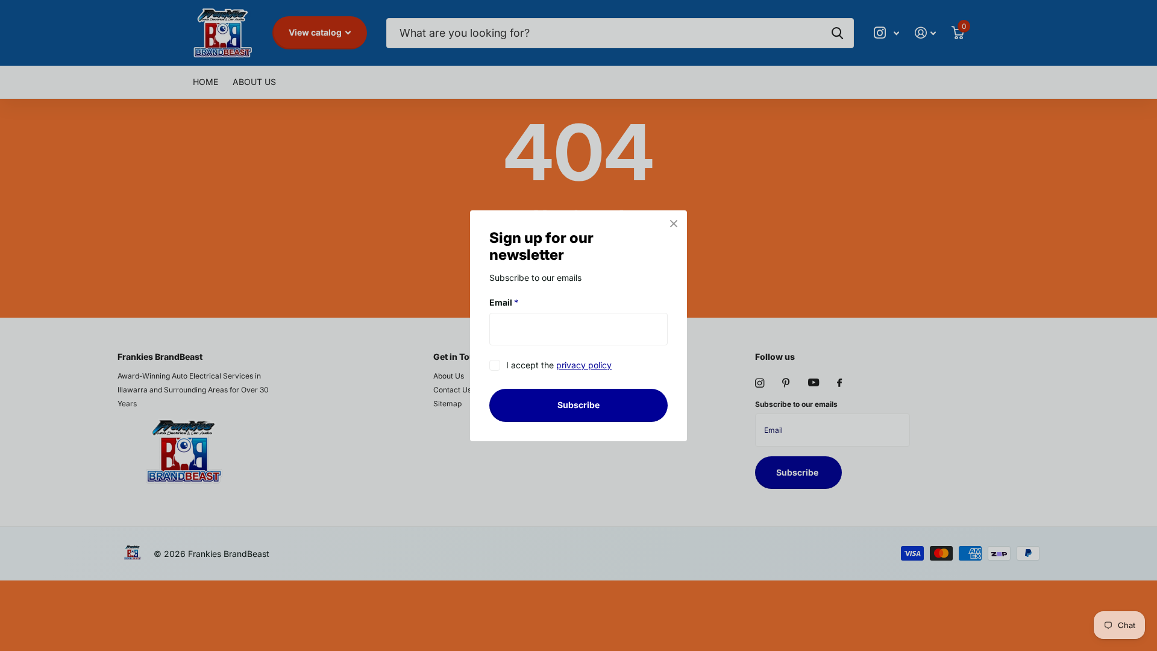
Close (673, 223)
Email (503, 302)
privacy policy (584, 365)
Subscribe (578, 405)
